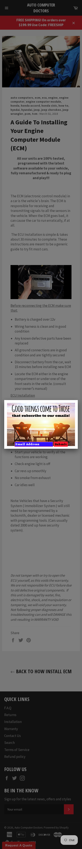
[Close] (78, 400)
